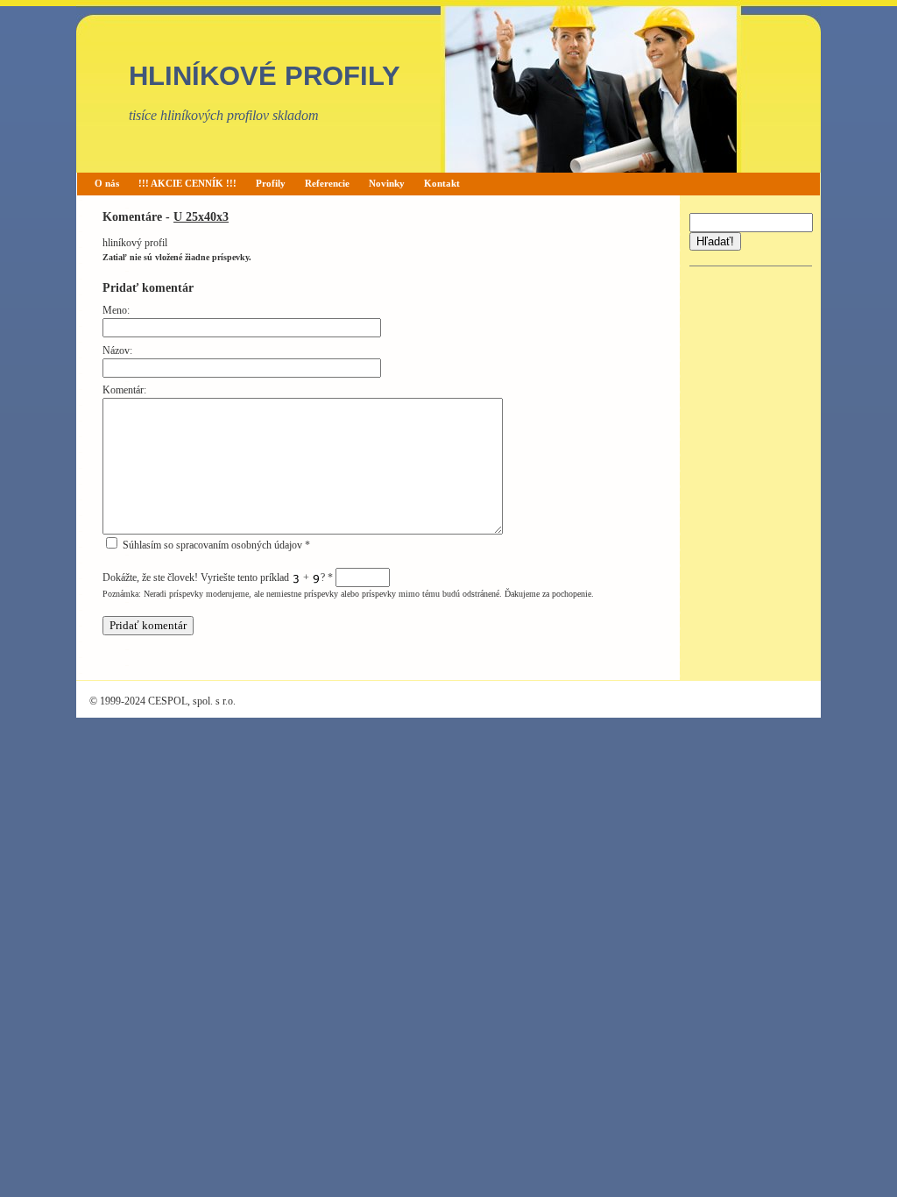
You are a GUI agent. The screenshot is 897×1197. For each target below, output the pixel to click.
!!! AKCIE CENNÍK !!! (187, 183)
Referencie (327, 183)
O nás (107, 183)
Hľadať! (715, 241)
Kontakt (442, 183)
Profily (271, 183)
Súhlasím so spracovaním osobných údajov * (215, 545)
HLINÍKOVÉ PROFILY (264, 75)
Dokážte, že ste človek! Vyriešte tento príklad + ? (217, 577)
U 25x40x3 (201, 216)
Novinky (387, 183)
